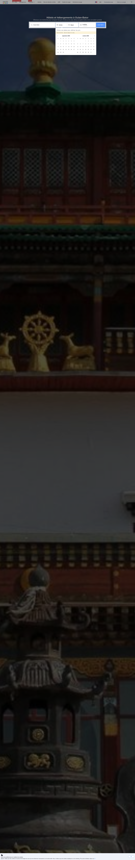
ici (94, 858)
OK (131, 856)
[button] (57, 35)
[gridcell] (60, 41)
